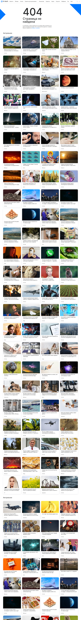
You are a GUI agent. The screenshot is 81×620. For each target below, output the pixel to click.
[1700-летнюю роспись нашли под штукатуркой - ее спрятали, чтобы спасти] (69, 542)
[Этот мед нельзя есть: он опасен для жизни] (12, 141)
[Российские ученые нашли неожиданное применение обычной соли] (69, 179)
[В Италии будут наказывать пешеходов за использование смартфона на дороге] (69, 389)
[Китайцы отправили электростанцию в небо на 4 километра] (31, 198)
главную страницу (35, 28)
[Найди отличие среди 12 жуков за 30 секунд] (31, 160)
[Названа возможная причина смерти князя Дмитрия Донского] (12, 447)
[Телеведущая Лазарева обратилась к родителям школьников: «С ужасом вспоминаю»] (50, 275)
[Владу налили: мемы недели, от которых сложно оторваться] (50, 523)
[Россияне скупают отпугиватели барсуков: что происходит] (50, 313)
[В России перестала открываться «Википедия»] (50, 332)
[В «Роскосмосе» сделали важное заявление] (31, 351)
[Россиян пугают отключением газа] (31, 103)
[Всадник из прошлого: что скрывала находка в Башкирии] (12, 428)
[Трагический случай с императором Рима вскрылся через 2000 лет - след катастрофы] (31, 275)
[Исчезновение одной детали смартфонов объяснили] (31, 504)
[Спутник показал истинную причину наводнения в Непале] (69, 217)
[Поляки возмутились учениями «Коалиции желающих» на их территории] (69, 466)
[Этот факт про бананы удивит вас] (50, 586)
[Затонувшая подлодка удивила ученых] (12, 65)
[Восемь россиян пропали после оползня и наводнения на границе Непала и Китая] (69, 332)
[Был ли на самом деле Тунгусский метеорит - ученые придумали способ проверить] (12, 122)
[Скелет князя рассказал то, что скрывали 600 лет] (69, 45)
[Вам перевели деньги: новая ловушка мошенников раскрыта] (69, 141)
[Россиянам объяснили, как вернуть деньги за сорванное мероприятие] (12, 466)
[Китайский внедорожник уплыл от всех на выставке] (31, 409)
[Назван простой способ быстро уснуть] (50, 466)
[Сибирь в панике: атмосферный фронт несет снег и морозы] (31, 237)
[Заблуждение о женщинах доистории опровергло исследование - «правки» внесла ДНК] (31, 84)
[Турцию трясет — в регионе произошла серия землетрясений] (69, 103)
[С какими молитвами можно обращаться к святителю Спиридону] (50, 160)
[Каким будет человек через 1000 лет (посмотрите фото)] (50, 294)
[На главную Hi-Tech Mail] (5, 1)
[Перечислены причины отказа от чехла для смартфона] (31, 256)
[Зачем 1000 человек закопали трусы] (50, 45)
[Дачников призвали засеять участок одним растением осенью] (31, 485)
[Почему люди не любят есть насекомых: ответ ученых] (69, 256)
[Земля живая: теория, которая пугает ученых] (31, 122)
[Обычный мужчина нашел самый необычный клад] (12, 198)
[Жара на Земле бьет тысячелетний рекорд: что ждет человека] (12, 179)
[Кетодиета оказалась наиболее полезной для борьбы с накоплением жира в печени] (50, 542)
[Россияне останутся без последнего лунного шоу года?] (69, 198)
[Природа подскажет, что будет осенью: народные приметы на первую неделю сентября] (69, 586)
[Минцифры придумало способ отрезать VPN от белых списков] (12, 561)
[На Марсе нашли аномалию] (69, 84)
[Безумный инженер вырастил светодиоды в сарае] (69, 370)
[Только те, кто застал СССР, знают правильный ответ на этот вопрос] (12, 605)
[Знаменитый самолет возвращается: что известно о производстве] (50, 122)
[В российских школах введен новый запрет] (50, 504)
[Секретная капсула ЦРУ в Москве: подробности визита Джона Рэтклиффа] (12, 586)
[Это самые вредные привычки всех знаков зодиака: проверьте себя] (12, 256)
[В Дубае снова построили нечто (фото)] (50, 409)
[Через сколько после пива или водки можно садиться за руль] (50, 237)
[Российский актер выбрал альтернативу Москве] (12, 332)
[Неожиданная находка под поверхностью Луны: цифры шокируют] (12, 84)
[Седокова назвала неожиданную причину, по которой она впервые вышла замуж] (12, 485)
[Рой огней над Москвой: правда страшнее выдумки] (50, 605)
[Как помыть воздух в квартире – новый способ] (69, 313)
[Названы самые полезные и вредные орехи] (31, 605)
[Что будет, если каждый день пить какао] (69, 605)
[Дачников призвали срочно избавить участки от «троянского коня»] (31, 428)
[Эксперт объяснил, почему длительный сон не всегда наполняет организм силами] (31, 389)
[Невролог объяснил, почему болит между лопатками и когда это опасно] (50, 103)
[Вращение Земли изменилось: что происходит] (31, 217)
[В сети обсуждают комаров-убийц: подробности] (69, 504)
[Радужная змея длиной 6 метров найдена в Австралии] (69, 523)
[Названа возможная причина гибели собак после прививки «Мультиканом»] (50, 217)
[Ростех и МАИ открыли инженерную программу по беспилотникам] (50, 428)
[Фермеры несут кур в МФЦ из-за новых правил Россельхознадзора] (50, 65)
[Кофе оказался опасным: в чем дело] (31, 561)
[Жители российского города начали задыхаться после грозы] (31, 586)
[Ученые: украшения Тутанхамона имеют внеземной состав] (69, 447)
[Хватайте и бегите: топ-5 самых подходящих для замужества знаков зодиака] (31, 313)
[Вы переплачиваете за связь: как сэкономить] (50, 370)
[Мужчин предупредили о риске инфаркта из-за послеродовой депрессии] (50, 389)
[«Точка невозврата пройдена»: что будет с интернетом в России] (50, 198)
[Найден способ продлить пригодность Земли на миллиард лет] (12, 523)
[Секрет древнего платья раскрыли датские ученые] (69, 428)
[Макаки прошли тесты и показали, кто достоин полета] (69, 275)
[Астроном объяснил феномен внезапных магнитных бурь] (31, 370)
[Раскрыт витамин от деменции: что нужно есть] (31, 141)
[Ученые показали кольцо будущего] (12, 542)
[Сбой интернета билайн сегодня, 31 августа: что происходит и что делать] (69, 351)
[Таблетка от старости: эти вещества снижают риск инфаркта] (12, 351)
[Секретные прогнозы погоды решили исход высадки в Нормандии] (69, 485)
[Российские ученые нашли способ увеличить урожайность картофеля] (69, 294)
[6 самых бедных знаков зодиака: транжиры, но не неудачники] (12, 389)
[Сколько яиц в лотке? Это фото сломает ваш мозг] (12, 217)
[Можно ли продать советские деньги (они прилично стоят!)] (69, 65)
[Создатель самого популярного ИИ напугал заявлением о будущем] (12, 313)
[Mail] (2, 1)
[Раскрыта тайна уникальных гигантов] (12, 370)
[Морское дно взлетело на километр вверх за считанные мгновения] (12, 45)
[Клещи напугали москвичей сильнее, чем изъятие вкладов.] (12, 294)
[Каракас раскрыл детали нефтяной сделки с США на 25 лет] (69, 160)
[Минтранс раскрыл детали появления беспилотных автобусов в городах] (50, 561)
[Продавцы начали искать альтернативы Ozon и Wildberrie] (12, 275)
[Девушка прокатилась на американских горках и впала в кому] (50, 485)
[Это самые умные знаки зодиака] (50, 351)
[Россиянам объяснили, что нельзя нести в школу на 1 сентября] (31, 179)
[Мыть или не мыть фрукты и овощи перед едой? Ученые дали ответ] (69, 237)
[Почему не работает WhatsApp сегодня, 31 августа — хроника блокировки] (50, 256)
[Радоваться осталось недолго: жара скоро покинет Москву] (50, 447)
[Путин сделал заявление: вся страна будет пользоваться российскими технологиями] (31, 65)
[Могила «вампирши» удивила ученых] (69, 122)
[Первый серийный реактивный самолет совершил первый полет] (31, 294)
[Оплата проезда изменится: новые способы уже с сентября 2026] (50, 141)
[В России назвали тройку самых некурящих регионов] (69, 409)
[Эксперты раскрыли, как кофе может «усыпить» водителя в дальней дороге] (12, 103)
